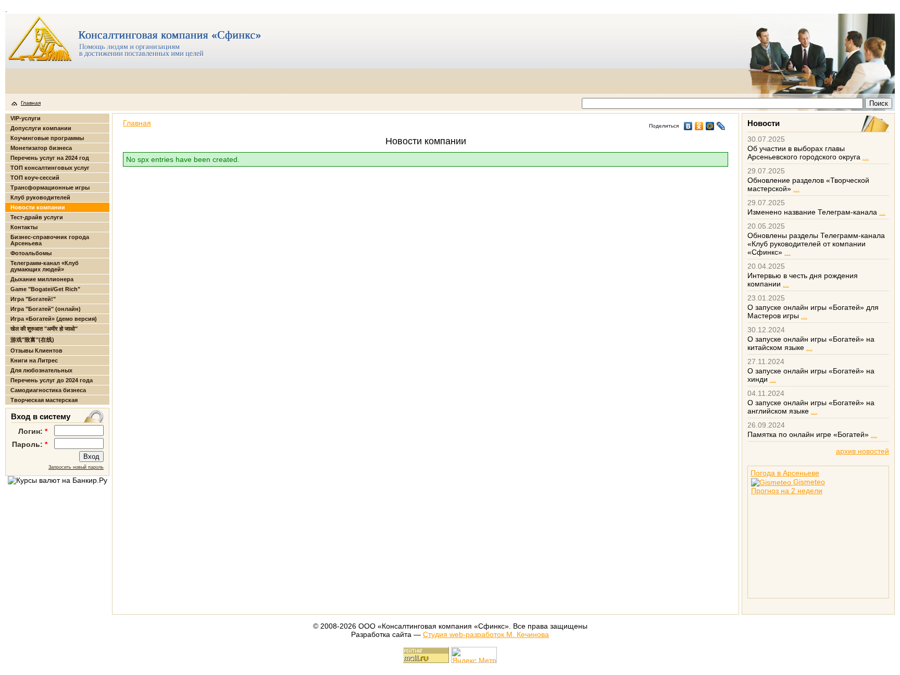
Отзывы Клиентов (36, 350)
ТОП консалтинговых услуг (50, 168)
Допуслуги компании (40, 128)
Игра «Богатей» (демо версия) (53, 319)
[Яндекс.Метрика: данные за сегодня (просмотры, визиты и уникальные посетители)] (474, 655)
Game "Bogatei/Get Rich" (45, 289)
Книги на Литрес (34, 360)
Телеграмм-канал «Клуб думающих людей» (44, 266)
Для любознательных (41, 370)
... (866, 157)
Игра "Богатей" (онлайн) (45, 309)
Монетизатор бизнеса (41, 148)
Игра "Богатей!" (33, 299)
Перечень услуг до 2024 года (51, 380)
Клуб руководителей (40, 197)
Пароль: (29, 444)
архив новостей (862, 451)
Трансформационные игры (50, 187)
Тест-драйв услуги (36, 217)
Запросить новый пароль (76, 467)
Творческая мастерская (44, 400)
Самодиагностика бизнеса (48, 390)
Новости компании (37, 207)
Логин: (32, 431)
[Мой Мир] (710, 126)
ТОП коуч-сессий (34, 177)
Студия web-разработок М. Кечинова (486, 634)
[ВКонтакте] (688, 126)
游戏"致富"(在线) (32, 339)
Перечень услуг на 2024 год (49, 158)
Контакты (24, 227)
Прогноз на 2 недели (786, 490)
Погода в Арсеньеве (785, 473)
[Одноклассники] (699, 126)
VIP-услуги (25, 118)
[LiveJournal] (721, 126)
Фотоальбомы (31, 253)
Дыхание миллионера (41, 279)
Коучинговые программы (47, 138)
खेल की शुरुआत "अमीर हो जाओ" (44, 329)
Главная (31, 103)
